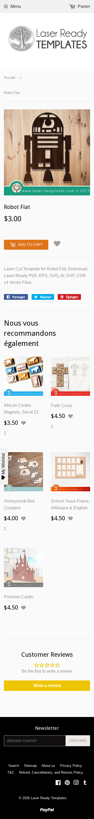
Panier (83, 6)
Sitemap (30, 766)
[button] (56, 244)
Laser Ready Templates (49, 798)
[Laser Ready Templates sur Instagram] (76, 783)
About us (48, 766)
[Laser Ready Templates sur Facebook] (58, 783)
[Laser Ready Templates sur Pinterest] (67, 783)
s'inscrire (78, 741)
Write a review (47, 685)
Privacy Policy (71, 766)
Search (13, 766)
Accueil (9, 78)
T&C (10, 772)
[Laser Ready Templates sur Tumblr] (85, 783)
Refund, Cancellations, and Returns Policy (51, 772)
